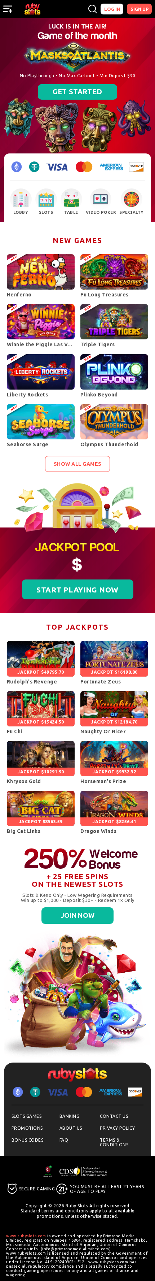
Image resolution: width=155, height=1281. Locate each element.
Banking (69, 1116)
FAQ (63, 1140)
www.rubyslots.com (26, 1236)
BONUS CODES (28, 1140)
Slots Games (27, 1116)
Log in (112, 9)
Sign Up (139, 9)
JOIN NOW (82, 74)
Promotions (27, 1128)
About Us (70, 1128)
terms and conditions (64, 1210)
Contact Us (114, 1116)
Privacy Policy (117, 1128)
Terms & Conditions (114, 1142)
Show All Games (78, 464)
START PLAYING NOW (77, 589)
